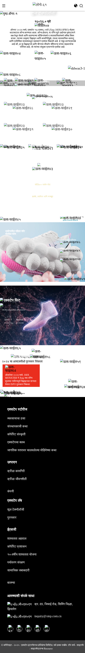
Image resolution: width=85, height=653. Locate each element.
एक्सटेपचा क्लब (16, 442)
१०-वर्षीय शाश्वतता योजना (22, 554)
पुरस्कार (11, 517)
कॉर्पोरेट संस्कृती (16, 434)
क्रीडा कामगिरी (16, 471)
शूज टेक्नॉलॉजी (15, 509)
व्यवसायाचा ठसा (16, 418)
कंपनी (10, 491)
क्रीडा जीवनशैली (17, 479)
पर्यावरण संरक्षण (16, 562)
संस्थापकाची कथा (17, 426)
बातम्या (11, 582)
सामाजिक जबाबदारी (18, 570)
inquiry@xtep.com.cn (47, 616)
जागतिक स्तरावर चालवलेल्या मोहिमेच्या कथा (32, 450)
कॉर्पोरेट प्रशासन (16, 546)
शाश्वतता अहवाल (16, 538)
